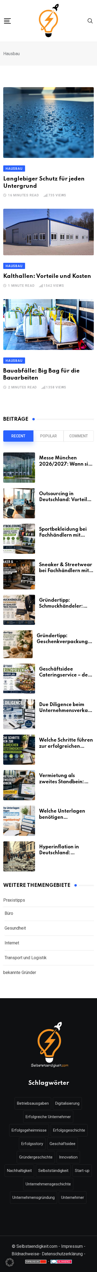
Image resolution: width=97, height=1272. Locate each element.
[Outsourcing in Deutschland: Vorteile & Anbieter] (19, 503)
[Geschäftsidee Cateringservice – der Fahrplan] (19, 679)
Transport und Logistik (26, 957)
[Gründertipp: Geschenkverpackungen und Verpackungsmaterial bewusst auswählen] (18, 644)
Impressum (72, 1246)
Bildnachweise (25, 1253)
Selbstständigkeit (53, 1170)
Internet (12, 942)
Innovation (68, 1157)
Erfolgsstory (32, 1143)
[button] (9, 1262)
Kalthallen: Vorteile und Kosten (47, 276)
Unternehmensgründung (33, 1197)
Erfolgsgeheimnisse (29, 1130)
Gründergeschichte (36, 1157)
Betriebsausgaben (33, 1103)
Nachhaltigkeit (19, 1170)
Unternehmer (72, 1197)
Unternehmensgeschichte (48, 1184)
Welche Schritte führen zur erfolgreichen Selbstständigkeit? (66, 746)
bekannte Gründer (19, 972)
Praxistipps (14, 900)
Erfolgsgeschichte (69, 1130)
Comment (78, 436)
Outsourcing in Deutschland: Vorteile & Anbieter (64, 499)
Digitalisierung (67, 1103)
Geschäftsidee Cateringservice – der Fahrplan (64, 675)
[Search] (90, 20)
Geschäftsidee (62, 1143)
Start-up (82, 1170)
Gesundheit (15, 928)
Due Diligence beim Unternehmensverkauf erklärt (66, 710)
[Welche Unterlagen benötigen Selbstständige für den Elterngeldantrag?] (19, 821)
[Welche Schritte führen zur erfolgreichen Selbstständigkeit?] (19, 750)
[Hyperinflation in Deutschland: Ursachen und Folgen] (19, 856)
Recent (18, 436)
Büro (9, 913)
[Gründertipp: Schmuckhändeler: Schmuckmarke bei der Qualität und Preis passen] (19, 610)
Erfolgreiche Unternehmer (48, 1116)
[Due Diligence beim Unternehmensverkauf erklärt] (19, 714)
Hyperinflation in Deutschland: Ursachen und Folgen (64, 853)
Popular (48, 436)
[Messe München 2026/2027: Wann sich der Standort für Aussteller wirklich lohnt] (19, 467)
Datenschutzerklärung (62, 1253)
